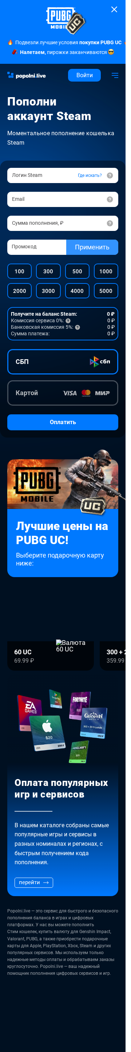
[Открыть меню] (115, 75)
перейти (29, 882)
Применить (92, 247)
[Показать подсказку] (110, 223)
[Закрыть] (114, 9)
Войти (84, 75)
